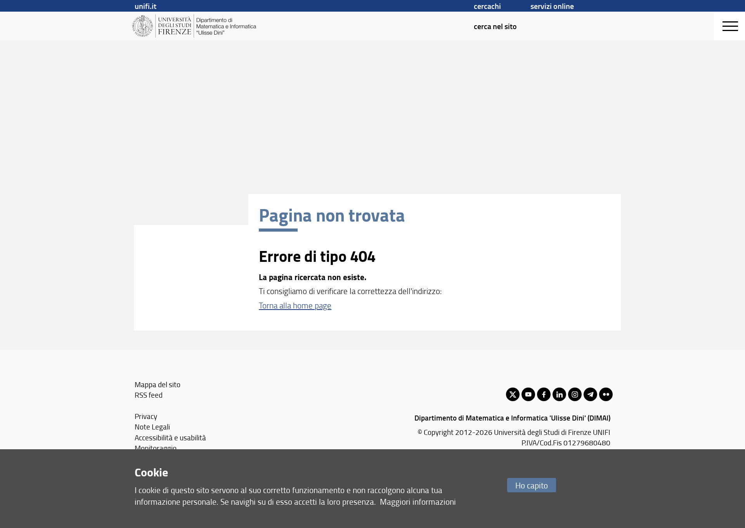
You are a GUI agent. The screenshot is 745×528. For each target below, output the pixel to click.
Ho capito (531, 485)
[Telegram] (590, 394)
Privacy (146, 416)
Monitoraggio (156, 448)
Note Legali (152, 426)
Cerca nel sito (495, 26)
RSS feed (149, 395)
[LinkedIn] (559, 394)
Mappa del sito (157, 384)
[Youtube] (528, 394)
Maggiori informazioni (418, 501)
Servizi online (552, 5)
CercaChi (487, 5)
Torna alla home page (295, 305)
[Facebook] (544, 394)
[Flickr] (606, 394)
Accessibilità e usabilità (170, 437)
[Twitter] (513, 394)
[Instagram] (575, 394)
